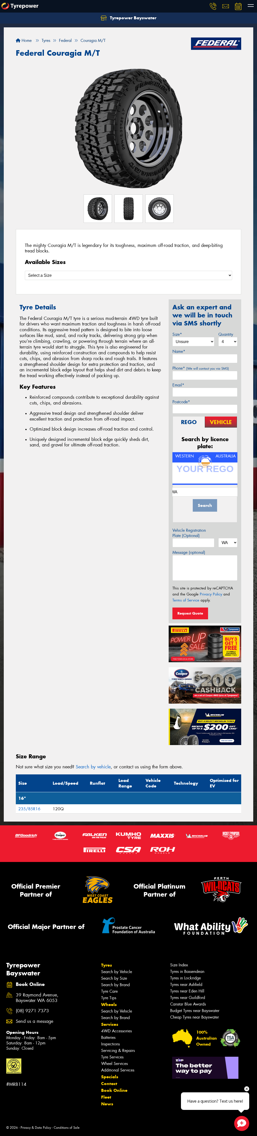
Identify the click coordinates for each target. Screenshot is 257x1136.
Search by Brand (115, 984)
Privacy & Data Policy (36, 1127)
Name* (178, 351)
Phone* (200, 368)
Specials (109, 1077)
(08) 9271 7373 (32, 1011)
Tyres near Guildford (187, 997)
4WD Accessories (116, 1031)
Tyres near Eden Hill (187, 991)
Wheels (109, 1004)
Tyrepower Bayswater (132, 18)
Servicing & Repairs (118, 1050)
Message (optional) (188, 552)
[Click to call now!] (213, 6)
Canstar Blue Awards (188, 1004)
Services (109, 1024)
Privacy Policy (211, 594)
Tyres (106, 965)
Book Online (114, 1090)
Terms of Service (185, 600)
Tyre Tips (108, 997)
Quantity (225, 334)
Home (26, 40)
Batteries (108, 1037)
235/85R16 (29, 809)
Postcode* (181, 402)
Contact (109, 1083)
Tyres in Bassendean (187, 971)
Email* (178, 385)
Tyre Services (112, 1057)
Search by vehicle (93, 767)
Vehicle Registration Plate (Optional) (189, 533)
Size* (177, 334)
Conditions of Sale (67, 1127)
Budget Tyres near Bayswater (194, 1010)
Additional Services (117, 1070)
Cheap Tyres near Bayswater (194, 1017)
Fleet (106, 1097)
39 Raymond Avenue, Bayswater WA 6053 (37, 998)
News (107, 1104)
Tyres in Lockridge (185, 978)
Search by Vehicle (116, 971)
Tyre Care (109, 991)
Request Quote (190, 613)
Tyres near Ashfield (186, 984)
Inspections (110, 1044)
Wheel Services (114, 1063)
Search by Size (114, 978)
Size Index (179, 965)
